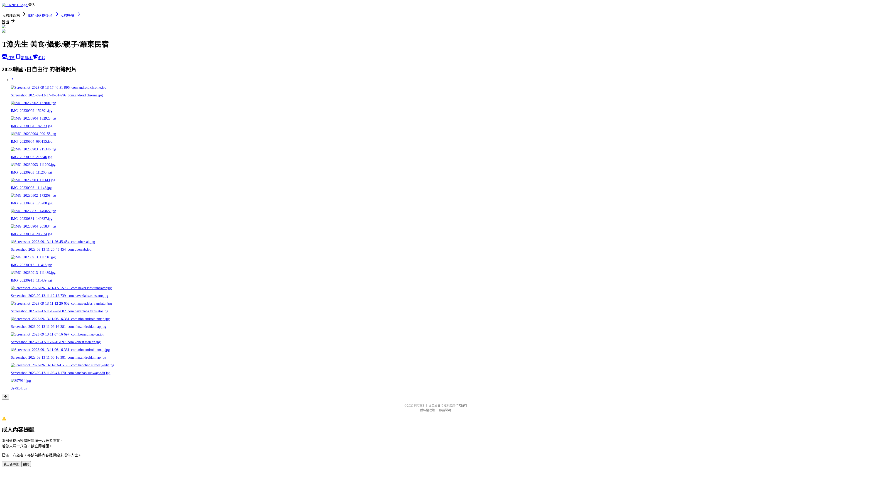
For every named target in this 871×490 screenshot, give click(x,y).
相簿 (11, 58)
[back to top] (5, 397)
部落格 (27, 58)
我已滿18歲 (11, 464)
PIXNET (419, 405)
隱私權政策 (427, 410)
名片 (41, 58)
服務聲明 (445, 410)
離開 (26, 464)
